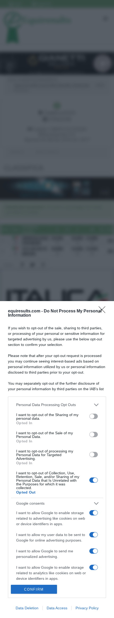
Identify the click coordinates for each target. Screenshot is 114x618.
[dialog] (57, 459)
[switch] (93, 416)
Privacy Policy (87, 608)
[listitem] (57, 405)
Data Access (57, 608)
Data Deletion (27, 608)
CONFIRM (34, 589)
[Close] (104, 311)
